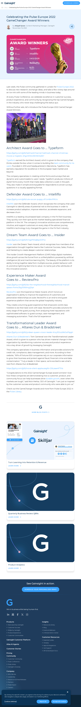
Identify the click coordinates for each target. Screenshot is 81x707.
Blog (6, 7)
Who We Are (12, 674)
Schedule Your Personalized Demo (41, 589)
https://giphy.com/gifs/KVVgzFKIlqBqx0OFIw (26, 240)
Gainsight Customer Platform (18, 640)
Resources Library (49, 625)
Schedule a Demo (71, 3)
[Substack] (12, 614)
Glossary (46, 643)
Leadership (11, 677)
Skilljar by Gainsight (14, 630)
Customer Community (15, 659)
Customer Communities (15, 635)
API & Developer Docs (50, 650)
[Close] (67, 692)
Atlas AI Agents (13, 644)
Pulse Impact (12, 685)
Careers (10, 687)
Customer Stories (14, 649)
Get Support (47, 648)
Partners (10, 682)
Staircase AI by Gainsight (16, 625)
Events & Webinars (49, 630)
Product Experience (14, 633)
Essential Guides (48, 640)
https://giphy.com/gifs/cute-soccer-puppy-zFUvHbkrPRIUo (32, 199)
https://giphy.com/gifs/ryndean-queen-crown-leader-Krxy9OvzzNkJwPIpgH (40, 332)
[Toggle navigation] (2, 3)
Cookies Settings (11, 701)
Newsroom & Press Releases (17, 679)
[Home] (2, 7)
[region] (36, 697)
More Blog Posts (40, 412)
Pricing (9, 653)
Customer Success (14, 627)
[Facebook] (17, 614)
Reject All (43, 701)
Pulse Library (12, 664)
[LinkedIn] (8, 614)
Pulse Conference (13, 661)
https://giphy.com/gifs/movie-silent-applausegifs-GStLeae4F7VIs (35, 368)
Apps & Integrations (49, 645)
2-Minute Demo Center (50, 633)
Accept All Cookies (59, 701)
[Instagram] (27, 614)
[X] (22, 614)
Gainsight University (14, 667)
